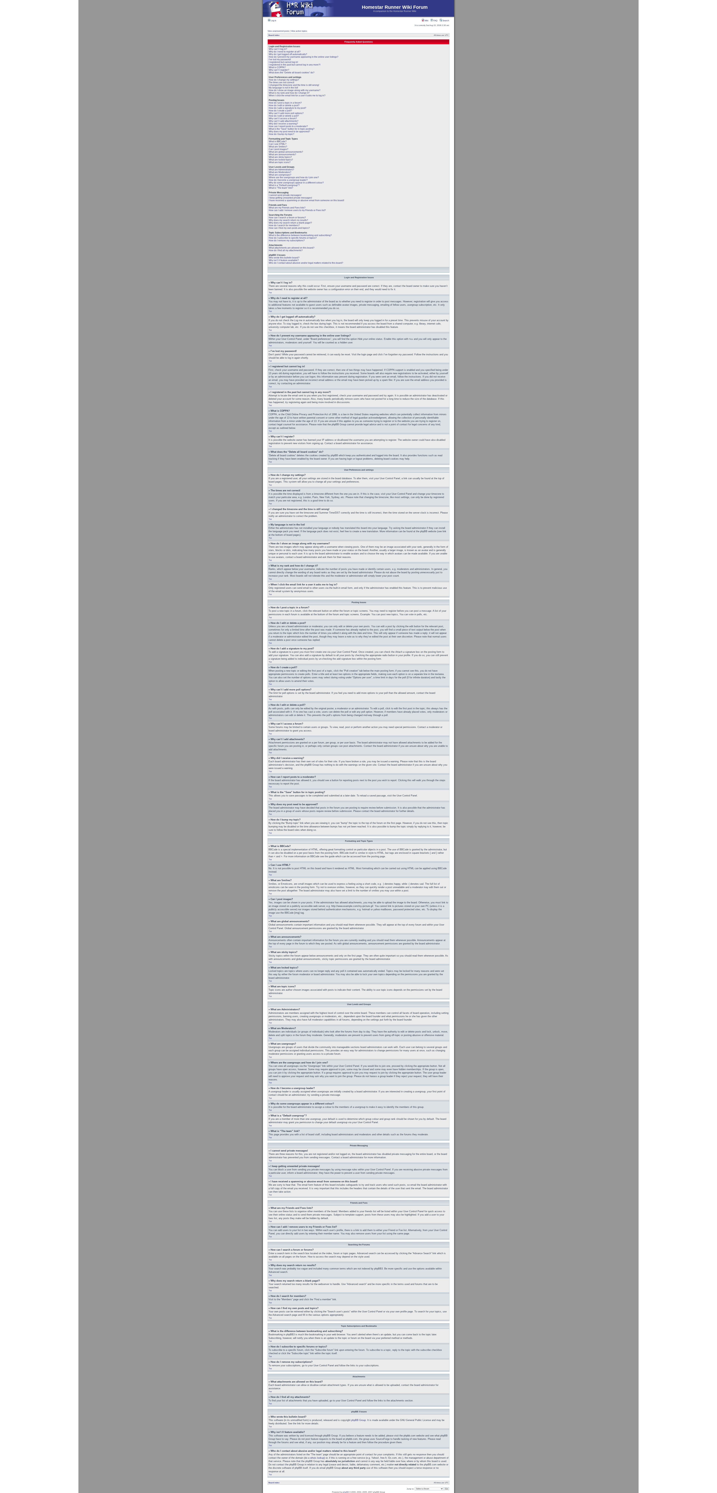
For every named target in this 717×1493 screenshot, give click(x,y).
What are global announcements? (286, 152)
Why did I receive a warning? (283, 123)
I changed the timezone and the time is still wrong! (294, 85)
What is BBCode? (278, 141)
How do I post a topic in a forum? (285, 103)
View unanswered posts (278, 31)
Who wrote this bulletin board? (284, 257)
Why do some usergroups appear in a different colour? (296, 182)
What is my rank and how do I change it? (289, 93)
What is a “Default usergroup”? (284, 185)
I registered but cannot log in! (283, 62)
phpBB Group (358, 1420)
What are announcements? (282, 154)
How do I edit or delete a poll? (284, 116)
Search (445, 20)
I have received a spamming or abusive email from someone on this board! (306, 200)
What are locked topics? (281, 159)
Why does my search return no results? (288, 220)
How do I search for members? (284, 225)
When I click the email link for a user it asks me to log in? (297, 95)
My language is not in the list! (283, 87)
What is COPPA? (277, 67)
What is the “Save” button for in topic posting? (291, 129)
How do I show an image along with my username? (294, 90)
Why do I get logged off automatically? (288, 54)
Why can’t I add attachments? (283, 121)
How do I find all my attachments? (286, 250)
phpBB (346, 1492)
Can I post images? (278, 149)
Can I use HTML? (277, 144)
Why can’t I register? (279, 70)
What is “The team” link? (281, 188)
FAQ (435, 20)
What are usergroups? (280, 175)
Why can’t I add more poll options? (286, 113)
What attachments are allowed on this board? (291, 248)
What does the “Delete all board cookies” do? (291, 72)
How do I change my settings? (284, 80)
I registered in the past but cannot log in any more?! (294, 64)
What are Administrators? (281, 169)
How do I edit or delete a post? (284, 105)
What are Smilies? (278, 146)
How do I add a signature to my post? (287, 108)
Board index (274, 35)
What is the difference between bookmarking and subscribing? (300, 235)
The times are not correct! (281, 82)
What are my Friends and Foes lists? (287, 207)
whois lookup (317, 1457)
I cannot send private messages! (285, 195)
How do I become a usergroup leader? (288, 180)
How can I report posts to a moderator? (288, 126)
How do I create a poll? (280, 110)
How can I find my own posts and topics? (289, 228)
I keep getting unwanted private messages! (290, 197)
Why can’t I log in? (278, 49)
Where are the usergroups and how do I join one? (294, 177)
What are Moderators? (280, 172)
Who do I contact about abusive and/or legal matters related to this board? (306, 263)
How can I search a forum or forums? (287, 217)
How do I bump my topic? (281, 134)
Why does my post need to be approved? (289, 131)
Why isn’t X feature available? (284, 260)
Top (270, 292)
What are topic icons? (280, 162)
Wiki (426, 20)
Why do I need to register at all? (285, 51)
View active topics (299, 31)
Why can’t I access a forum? (283, 118)
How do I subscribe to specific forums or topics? (293, 238)
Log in (273, 20)
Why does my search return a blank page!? (290, 222)
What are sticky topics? (280, 157)
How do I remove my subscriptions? (287, 240)
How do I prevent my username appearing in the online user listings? (303, 57)
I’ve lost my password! (280, 59)
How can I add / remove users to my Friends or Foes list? (297, 210)
